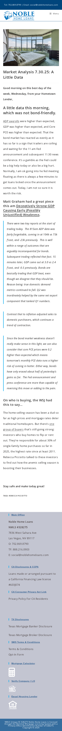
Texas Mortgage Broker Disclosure (30, 635)
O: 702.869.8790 (19, 544)
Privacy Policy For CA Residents (28, 599)
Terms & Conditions (21, 649)
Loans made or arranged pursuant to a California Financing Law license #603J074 (32, 579)
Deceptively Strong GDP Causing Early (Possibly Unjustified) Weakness (29, 210)
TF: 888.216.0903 (19, 549)
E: (10, 555)
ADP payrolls (11, 121)
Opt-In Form (16, 654)
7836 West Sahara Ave (23, 533)
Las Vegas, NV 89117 (21, 538)
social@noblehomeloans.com (44, 4)
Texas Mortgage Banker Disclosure (30, 626)
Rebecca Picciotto (18, 495)
